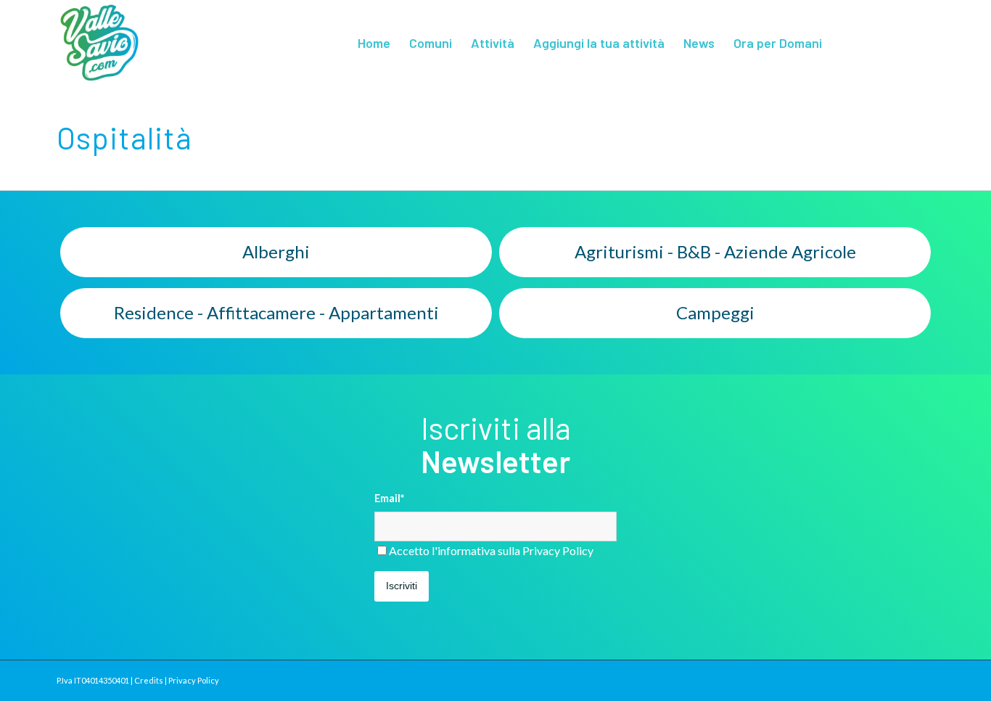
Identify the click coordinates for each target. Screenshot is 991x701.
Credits (148, 680)
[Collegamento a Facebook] (902, 42)
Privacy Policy (557, 550)
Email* (389, 497)
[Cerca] (845, 43)
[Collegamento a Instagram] (923, 42)
